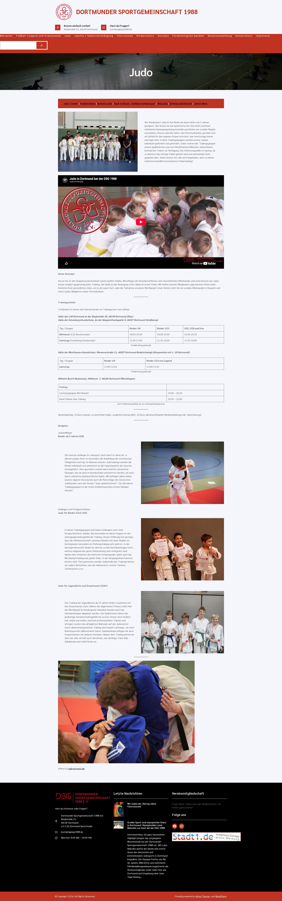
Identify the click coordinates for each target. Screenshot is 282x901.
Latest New (200, 103)
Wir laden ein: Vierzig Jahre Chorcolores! (141, 805)
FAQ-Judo (162, 103)
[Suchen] (41, 45)
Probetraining (87, 103)
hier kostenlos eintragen (186, 850)
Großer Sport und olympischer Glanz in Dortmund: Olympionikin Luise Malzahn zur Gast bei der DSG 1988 (146, 825)
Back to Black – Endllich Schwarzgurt (134, 103)
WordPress (220, 896)
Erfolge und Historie (180, 103)
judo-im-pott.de (76, 768)
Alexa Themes (202, 896)
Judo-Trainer (71, 103)
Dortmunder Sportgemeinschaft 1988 (137, 11)
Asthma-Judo (104, 103)
